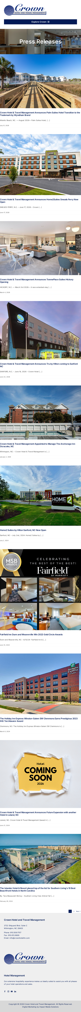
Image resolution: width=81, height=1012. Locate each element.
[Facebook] (5, 991)
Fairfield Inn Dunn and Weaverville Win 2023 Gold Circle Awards (31, 634)
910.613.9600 (13, 935)
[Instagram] (8, 991)
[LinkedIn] (15, 991)
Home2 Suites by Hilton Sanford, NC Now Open (23, 530)
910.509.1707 (15, 932)
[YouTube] (12, 991)
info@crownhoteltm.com (20, 938)
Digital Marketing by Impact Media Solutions (40, 1007)
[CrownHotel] (25, 5)
